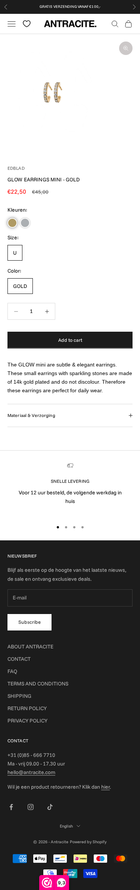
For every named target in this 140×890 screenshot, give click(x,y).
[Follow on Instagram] (30, 807)
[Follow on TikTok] (50, 807)
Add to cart (70, 340)
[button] (12, 223)
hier (105, 786)
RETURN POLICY (27, 708)
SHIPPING (19, 696)
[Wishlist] (26, 23)
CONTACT (19, 659)
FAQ (12, 671)
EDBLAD (16, 168)
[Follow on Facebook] (11, 807)
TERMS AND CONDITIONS (37, 683)
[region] (70, 488)
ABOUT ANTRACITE (30, 646)
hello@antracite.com (31, 772)
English (66, 826)
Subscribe (29, 622)
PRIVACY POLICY (27, 720)
